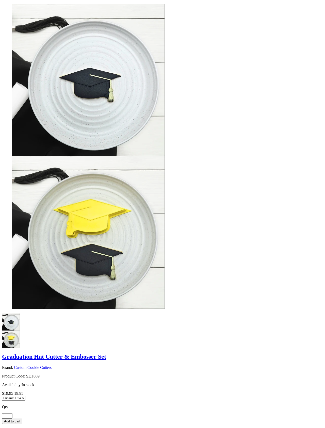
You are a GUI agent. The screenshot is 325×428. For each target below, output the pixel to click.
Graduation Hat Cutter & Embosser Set (54, 356)
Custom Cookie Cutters (33, 367)
